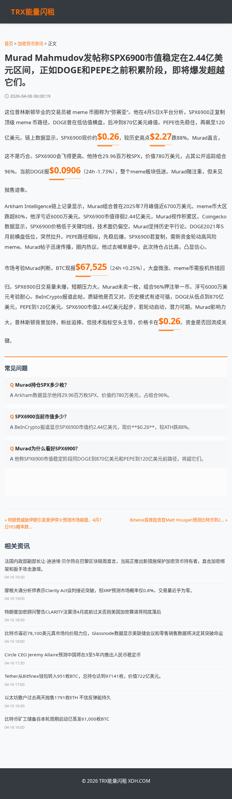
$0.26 (108, 136)
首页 (9, 43)
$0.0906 (65, 170)
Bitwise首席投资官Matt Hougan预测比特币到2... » (178, 520)
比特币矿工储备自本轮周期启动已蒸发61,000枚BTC (57, 719)
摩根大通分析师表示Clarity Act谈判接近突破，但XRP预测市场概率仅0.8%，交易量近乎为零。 (100, 590)
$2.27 (161, 136)
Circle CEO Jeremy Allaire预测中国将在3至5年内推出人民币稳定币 (73, 655)
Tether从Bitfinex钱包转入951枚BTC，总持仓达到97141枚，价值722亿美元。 (84, 676)
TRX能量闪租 (33, 12)
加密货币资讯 (30, 43)
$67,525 (91, 266)
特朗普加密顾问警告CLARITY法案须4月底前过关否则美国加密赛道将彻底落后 (83, 612)
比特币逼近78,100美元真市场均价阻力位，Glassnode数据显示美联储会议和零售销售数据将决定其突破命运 (114, 633)
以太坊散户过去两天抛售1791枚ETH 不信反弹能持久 (58, 697)
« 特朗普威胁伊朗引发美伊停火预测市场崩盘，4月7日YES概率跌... (53, 523)
